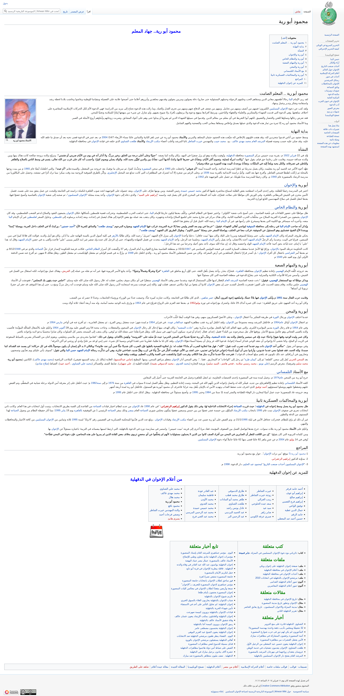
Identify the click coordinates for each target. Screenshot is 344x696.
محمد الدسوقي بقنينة (162, 363)
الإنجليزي (112, 172)
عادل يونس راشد (235, 508)
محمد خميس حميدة (191, 190)
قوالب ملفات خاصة (277, 666)
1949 (279, 257)
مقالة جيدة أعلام (159, 666)
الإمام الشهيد (139, 226)
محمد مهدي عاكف (241, 141)
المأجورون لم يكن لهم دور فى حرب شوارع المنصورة (277, 632)
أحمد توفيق (261, 386)
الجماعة (39, 248)
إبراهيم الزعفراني (170, 406)
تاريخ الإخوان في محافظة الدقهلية (280, 599)
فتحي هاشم (227, 363)
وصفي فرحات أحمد (169, 514)
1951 (279, 297)
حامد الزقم (297, 514)
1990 (147, 406)
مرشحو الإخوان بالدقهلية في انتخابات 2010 (276, 578)
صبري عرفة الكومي (260, 516)
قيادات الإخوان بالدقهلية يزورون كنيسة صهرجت (210, 612)
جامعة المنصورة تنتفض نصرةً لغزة (216, 576)
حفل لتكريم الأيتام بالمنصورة (219, 572)
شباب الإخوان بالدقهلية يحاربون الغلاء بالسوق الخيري (207, 600)
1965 (168, 168)
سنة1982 (96, 382)
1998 (227, 464)
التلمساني (284, 371)
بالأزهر (115, 235)
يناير (63, 410)
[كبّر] (7, 140)
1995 (195, 392)
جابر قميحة (244, 553)
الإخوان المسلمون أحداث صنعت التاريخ (284, 464)
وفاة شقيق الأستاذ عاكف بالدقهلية (216, 620)
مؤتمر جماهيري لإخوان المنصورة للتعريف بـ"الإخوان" (207, 584)
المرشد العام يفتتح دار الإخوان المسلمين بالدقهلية (278, 655)
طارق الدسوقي (236, 490)
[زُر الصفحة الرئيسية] (328, 14)
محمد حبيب (220, 141)
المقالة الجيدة (178, 666)
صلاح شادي (42, 363)
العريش (66, 271)
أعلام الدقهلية (214, 666)
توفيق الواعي (296, 505)
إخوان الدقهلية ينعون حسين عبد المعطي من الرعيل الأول (275, 644)
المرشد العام (258, 141)
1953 (138, 302)
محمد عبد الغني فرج (203, 516)
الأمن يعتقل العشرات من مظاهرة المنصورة (281, 639)
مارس (59, 322)
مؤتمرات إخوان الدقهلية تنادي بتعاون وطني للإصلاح (208, 556)
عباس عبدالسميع (123, 359)
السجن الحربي (296, 359)
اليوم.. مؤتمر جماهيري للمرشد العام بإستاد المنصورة (207, 552)
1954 (152, 322)
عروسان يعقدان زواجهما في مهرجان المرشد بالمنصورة (276, 651)
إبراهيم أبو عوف (294, 493)
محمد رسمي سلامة (246, 363)
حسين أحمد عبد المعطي (290, 518)
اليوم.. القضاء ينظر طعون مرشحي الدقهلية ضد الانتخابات (205, 636)
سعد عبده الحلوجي (261, 503)
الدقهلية (231, 155)
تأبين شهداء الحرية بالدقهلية (219, 608)
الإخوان (95, 141)
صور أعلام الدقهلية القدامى (283, 581)
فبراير (293, 155)
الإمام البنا (222, 221)
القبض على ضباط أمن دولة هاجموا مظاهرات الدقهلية (206, 647)
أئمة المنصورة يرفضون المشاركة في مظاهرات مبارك (276, 635)
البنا (291, 99)
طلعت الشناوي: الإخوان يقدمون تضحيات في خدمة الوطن (275, 647)
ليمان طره (250, 359)
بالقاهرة (78, 410)
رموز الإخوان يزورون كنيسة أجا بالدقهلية (213, 624)
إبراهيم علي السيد (148, 194)
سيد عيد (267, 508)
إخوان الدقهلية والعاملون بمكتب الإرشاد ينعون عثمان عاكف (204, 616)
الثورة (276, 317)
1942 (201, 176)
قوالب (293, 666)
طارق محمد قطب (234, 495)
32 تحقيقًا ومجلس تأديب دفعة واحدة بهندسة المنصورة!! (276, 628)
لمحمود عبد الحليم (252, 464)
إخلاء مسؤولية (217, 691)
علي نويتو (264, 363)
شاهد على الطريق (139, 666)
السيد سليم (213, 363)
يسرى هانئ (174, 518)
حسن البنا (71, 350)
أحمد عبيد (65, 363)
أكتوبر (62, 327)
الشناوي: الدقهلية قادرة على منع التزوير (283, 624)
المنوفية (251, 226)
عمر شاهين (207, 297)
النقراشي (290, 252)
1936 (206, 172)
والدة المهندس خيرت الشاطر (165, 510)
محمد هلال (174, 497)
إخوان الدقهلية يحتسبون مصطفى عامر (214, 628)
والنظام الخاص (286, 207)
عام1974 (278, 377)
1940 (274, 176)
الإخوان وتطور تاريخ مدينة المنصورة (279, 603)
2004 (105, 137)
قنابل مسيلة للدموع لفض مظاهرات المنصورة (210, 644)
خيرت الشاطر (195, 141)
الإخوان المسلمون (77, 194)
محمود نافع (174, 505)
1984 (208, 392)
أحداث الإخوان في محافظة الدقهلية (280, 574)
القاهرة (240, 271)
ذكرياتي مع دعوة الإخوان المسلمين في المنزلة (274, 553)
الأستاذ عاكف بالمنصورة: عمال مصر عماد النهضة (209, 560)
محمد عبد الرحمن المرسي (200, 512)
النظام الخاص (93, 248)
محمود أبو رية (298, 453)
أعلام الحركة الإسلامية (252, 666)
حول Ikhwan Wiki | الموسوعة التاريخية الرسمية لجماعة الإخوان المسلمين (258, 691)
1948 (18, 248)
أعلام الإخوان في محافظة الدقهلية (280, 570)
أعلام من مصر (230, 666)
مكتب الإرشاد (153, 141)
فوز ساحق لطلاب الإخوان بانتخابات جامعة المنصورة (207, 580)
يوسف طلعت (105, 226)
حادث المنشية (185, 327)
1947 (188, 248)
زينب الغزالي (264, 499)
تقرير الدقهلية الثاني (287, 611)
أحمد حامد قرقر (294, 488)
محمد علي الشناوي (82, 363)
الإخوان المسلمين (278, 108)
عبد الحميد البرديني (234, 512)
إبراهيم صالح (296, 497)
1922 (286, 155)
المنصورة (249, 155)
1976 (111, 382)
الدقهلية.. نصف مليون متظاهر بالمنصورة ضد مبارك (208, 655)
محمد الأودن (207, 499)
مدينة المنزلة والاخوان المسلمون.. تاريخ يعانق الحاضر (270, 607)
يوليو (292, 439)
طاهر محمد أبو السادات (232, 499)
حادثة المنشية (219, 336)
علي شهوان (125, 363)
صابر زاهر (266, 512)
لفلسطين (32, 216)
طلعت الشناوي (128, 141)
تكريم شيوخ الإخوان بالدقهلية (218, 596)
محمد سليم (302, 363)
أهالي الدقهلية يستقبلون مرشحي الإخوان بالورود (209, 640)
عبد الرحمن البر (236, 516)
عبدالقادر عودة (175, 322)
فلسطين (57, 216)
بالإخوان (275, 248)
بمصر (131, 410)
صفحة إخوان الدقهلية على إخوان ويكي (278, 566)
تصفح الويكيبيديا (196, 666)
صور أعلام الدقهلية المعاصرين (282, 585)
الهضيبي (280, 271)
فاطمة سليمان (206, 495)
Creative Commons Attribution (275, 686)
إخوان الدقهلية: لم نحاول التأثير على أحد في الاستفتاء (207, 604)
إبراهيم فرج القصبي (292, 501)
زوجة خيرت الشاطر (260, 495)
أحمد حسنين (67, 226)
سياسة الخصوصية (301, 691)
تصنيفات (302, 666)
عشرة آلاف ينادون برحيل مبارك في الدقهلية (211, 651)
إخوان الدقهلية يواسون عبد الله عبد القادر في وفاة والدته (205, 564)
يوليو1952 (195, 302)
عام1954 (278, 322)
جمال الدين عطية (294, 510)
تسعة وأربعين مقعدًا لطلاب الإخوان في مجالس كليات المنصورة (202, 588)
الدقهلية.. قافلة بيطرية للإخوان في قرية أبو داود (209, 568)
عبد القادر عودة (206, 490)
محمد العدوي (183, 363)
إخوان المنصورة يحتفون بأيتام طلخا (215, 592)
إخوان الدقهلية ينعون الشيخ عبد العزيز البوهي (210, 632)
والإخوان (290, 184)
